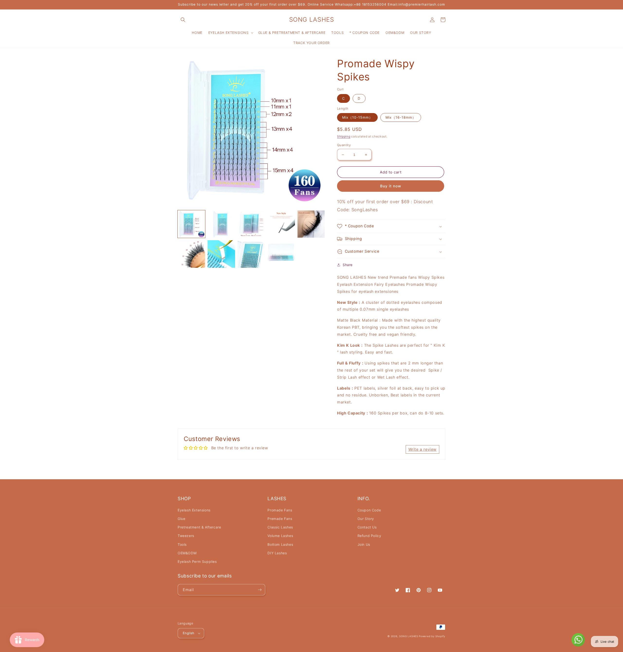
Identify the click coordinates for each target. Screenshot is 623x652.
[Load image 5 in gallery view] (311, 224)
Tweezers (186, 536)
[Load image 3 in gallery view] (251, 224)
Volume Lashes (280, 536)
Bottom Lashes (280, 544)
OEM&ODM (187, 553)
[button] (183, 19)
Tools (182, 544)
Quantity (344, 145)
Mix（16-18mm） (400, 117)
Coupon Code (369, 510)
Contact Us (367, 527)
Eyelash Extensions (194, 510)
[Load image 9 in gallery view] (281, 254)
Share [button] (348, 265)
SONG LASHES (408, 636)
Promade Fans (279, 510)
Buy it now (390, 186)
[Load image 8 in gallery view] (251, 254)
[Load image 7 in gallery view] (221, 254)
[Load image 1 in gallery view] (191, 224)
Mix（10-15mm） (357, 117)
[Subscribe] (259, 589)
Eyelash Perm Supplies (197, 561)
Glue (181, 519)
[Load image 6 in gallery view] (191, 254)
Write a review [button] (422, 449)
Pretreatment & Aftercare (199, 527)
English (188, 633)
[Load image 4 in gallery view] (281, 224)
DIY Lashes (277, 553)
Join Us (363, 544)
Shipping (343, 136)
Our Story (365, 519)
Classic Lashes (280, 527)
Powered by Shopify (432, 636)
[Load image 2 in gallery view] (221, 224)
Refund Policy (369, 536)
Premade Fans (279, 519)
